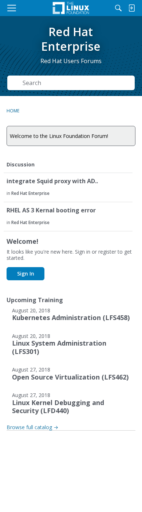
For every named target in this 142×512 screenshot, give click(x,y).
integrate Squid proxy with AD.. (52, 181)
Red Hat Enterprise (30, 193)
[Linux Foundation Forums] (71, 8)
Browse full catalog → (32, 427)
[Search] (118, 8)
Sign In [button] (25, 273)
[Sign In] (131, 8)
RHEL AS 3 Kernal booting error (51, 210)
